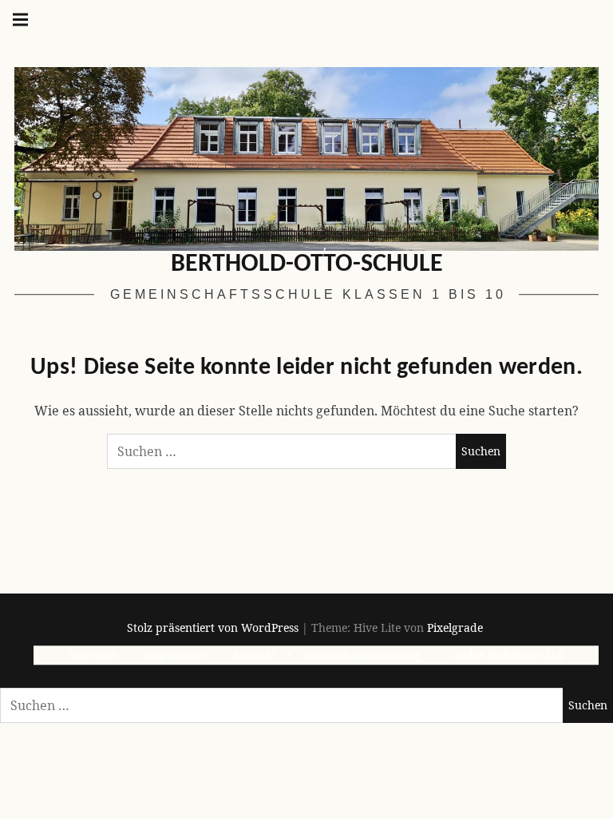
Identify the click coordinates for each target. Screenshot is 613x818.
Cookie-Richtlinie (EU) (506, 655)
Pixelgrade (455, 627)
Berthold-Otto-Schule (307, 264)
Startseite (92, 655)
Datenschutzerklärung (362, 655)
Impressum (175, 655)
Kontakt (254, 655)
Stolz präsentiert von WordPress (213, 627)
